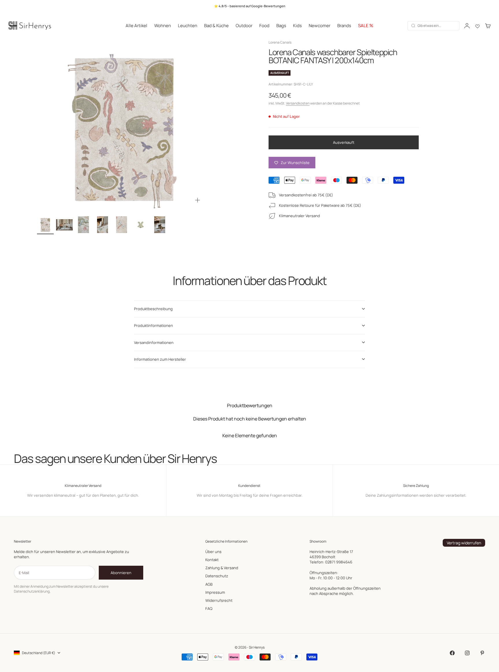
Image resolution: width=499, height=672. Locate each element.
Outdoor (244, 26)
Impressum (215, 592)
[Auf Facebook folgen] (452, 653)
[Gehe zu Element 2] (64, 224)
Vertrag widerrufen (464, 543)
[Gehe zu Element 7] (159, 224)
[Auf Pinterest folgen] (482, 653)
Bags (281, 26)
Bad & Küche (216, 26)
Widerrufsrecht (218, 600)
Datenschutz (216, 575)
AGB (209, 584)
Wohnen (162, 26)
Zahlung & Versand (221, 567)
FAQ (208, 608)
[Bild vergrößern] (197, 200)
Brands (344, 26)
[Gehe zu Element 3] (83, 224)
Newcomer (319, 26)
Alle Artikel (136, 26)
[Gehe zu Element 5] (121, 224)
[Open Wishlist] (477, 26)
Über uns (213, 551)
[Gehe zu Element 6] (140, 224)
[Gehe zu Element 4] (102, 224)
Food (264, 26)
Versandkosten (298, 103)
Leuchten (187, 26)
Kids (297, 26)
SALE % (365, 26)
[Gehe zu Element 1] (45, 224)
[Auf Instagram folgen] (467, 653)
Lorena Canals (280, 42)
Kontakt (212, 559)
